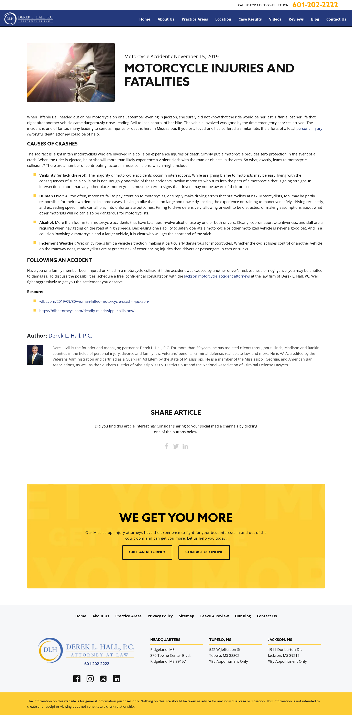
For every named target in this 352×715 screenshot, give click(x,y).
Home (144, 19)
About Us (166, 19)
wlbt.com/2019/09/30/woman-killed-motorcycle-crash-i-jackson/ (94, 301)
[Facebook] (166, 446)
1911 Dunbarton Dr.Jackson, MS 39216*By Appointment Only (287, 655)
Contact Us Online (204, 552)
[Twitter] (176, 446)
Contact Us (336, 19)
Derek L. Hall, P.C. (70, 335)
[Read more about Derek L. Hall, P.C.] (35, 363)
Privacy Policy (160, 615)
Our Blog (243, 615)
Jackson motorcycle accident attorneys (217, 276)
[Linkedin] (185, 446)
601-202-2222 (315, 5)
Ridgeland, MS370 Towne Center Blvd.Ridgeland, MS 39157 (170, 655)
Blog (315, 19)
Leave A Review (214, 615)
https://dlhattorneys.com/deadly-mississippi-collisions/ (86, 310)
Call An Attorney (147, 552)
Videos (275, 19)
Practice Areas (195, 19)
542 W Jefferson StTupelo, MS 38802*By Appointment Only (228, 655)
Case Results (250, 19)
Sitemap (186, 615)
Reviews (296, 19)
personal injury (309, 128)
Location (223, 19)
